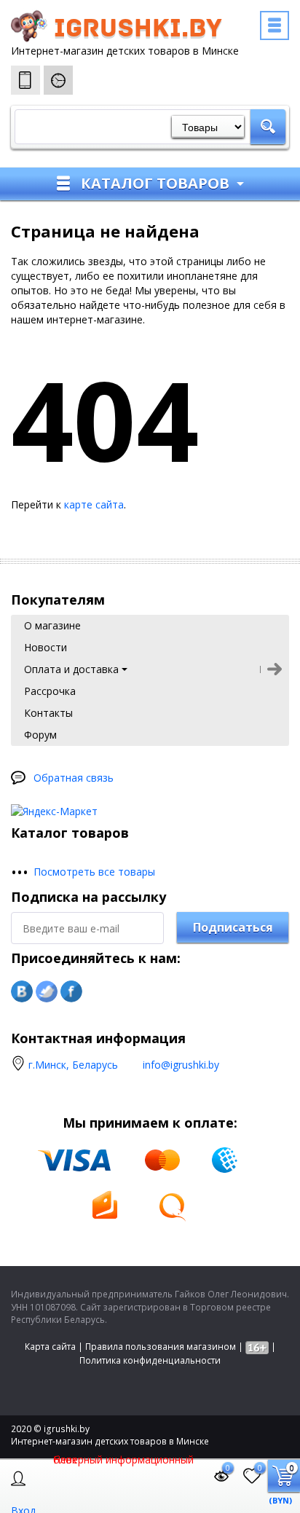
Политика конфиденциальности (150, 1360)
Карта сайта (50, 1346)
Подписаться (233, 927)
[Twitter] (47, 991)
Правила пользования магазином (160, 1346)
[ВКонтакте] (22, 991)
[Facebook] (71, 991)
